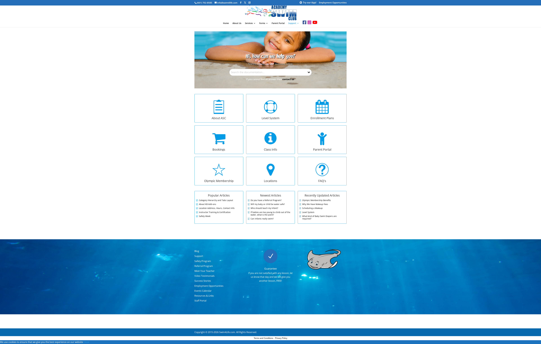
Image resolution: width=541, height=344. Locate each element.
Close (86, 342)
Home (226, 23)
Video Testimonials (204, 275)
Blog (196, 251)
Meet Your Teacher (204, 270)
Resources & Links (204, 295)
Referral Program (203, 266)
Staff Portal (200, 300)
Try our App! (309, 3)
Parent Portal (278, 23)
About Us (236, 23)
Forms (262, 23)
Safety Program (202, 261)
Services (249, 23)
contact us (288, 79)
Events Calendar (203, 290)
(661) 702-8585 (204, 2)
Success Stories (202, 280)
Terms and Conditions (263, 338)
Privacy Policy (281, 338)
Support (292, 23)
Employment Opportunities (333, 3)
